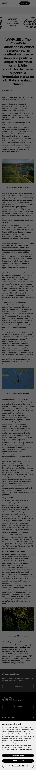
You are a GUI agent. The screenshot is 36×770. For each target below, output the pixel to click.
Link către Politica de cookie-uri (21, 749)
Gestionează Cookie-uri (18, 766)
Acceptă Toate (18, 755)
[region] (18, 745)
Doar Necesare (18, 761)
